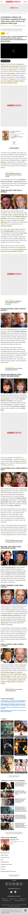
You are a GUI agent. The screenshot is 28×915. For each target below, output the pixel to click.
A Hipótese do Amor (5, 862)
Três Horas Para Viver (5, 857)
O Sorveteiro (3, 866)
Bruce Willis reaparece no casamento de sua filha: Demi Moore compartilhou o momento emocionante (21, 784)
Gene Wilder (11, 73)
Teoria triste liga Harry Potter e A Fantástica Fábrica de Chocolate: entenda (13, 175)
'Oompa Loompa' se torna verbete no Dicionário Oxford (13, 690)
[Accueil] (12, 2)
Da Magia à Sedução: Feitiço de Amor (8, 871)
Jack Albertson (20, 136)
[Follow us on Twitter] (10, 883)
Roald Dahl (20, 64)
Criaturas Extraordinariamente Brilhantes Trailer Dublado (7, 736)
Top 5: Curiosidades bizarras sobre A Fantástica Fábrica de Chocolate (14, 541)
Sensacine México (19, 900)
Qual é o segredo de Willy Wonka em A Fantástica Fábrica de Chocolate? (13, 303)
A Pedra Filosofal (12, 679)
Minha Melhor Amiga (14, 839)
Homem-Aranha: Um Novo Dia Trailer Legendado (7, 772)
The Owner (10, 624)
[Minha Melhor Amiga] (5, 845)
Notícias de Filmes (13, 13)
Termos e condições (18, 904)
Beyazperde (5, 900)
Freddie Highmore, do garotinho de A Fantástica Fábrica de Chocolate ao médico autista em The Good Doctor (13, 701)
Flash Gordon (17, 674)
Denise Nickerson (5, 399)
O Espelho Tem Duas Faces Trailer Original (21, 736)
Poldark (19, 501)
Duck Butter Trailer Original (21, 772)
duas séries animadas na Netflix (9, 82)
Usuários (14, 141)
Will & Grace (23, 233)
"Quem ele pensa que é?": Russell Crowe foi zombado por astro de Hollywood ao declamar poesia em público (20, 817)
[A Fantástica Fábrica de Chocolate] (5, 135)
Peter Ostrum (12, 69)
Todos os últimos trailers (14, 776)
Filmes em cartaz (6, 13)
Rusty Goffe (22, 665)
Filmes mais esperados (14, 875)
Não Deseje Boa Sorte (5, 852)
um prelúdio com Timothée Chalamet (14, 81)
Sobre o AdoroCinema (6, 904)
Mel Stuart (16, 135)
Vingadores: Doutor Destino (6, 864)
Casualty (11, 505)
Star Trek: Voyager (5, 619)
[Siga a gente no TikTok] (17, 883)
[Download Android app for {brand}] (16, 891)
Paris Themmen (10, 609)
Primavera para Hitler (18, 214)
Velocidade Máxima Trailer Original (21, 754)
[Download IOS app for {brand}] (12, 891)
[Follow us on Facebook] (7, 883)
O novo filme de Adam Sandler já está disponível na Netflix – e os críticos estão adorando (21, 792)
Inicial (2, 13)
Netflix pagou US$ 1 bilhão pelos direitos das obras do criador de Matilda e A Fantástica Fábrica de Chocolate (13, 704)
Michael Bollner (10, 567)
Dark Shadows (8, 404)
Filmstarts (11, 898)
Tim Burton (12, 79)
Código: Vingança (4, 855)
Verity (2, 859)
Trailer (11, 843)
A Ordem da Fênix (10, 681)
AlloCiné (3, 898)
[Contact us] (21, 883)
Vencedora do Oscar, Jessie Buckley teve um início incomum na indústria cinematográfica (20, 800)
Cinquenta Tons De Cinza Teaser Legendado (7, 754)
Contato (12, 904)
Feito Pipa (3, 869)
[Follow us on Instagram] (14, 883)
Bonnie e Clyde (8, 214)
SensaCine (21, 898)
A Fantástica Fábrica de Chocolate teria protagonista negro (13, 369)
